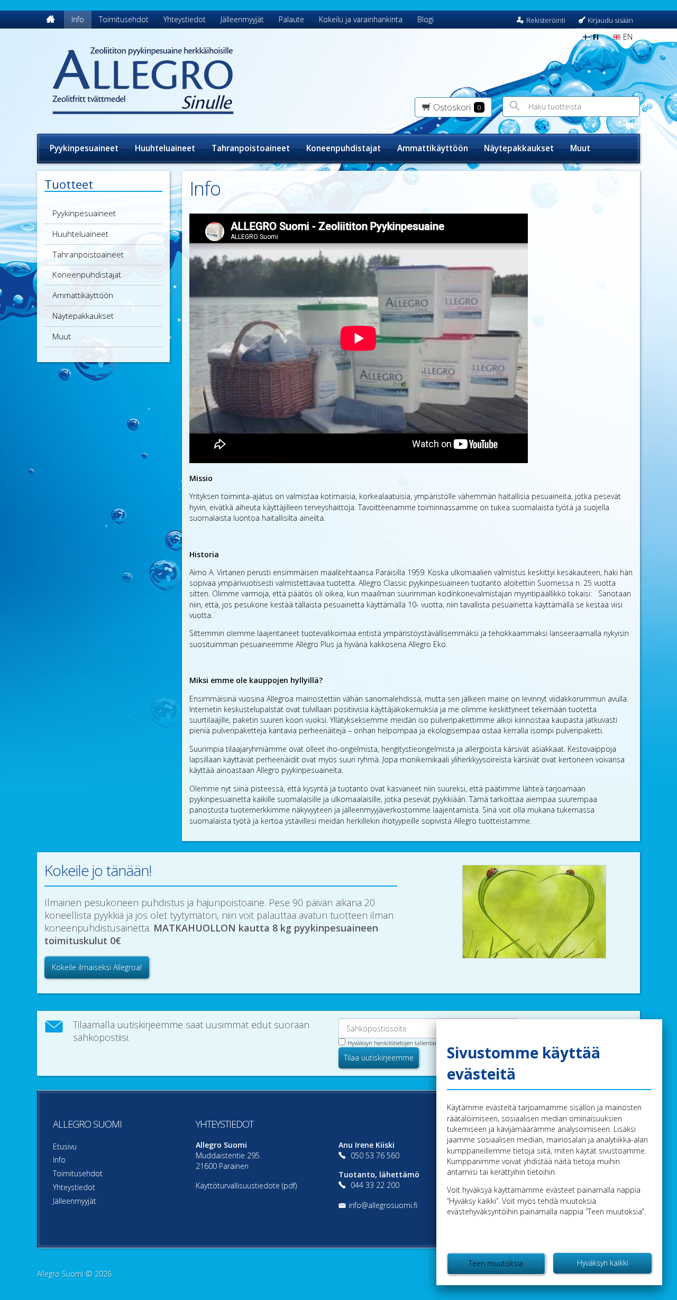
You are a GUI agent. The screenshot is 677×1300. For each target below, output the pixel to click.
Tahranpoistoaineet (251, 148)
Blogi (425, 19)
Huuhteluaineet (165, 148)
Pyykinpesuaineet (84, 148)
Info (77, 19)
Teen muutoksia (496, 1263)
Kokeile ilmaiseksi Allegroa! (97, 967)
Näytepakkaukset (519, 148)
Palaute (291, 19)
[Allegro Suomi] (172, 81)
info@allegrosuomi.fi (383, 1205)
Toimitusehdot (124, 19)
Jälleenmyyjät (242, 19)
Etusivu (65, 1146)
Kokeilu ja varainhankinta (360, 19)
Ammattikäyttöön (432, 148)
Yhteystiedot (184, 19)
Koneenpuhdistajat (343, 148)
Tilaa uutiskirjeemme (379, 1058)
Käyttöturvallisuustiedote (238, 1186)
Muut (580, 148)
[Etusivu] (50, 20)
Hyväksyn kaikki (602, 1263)
